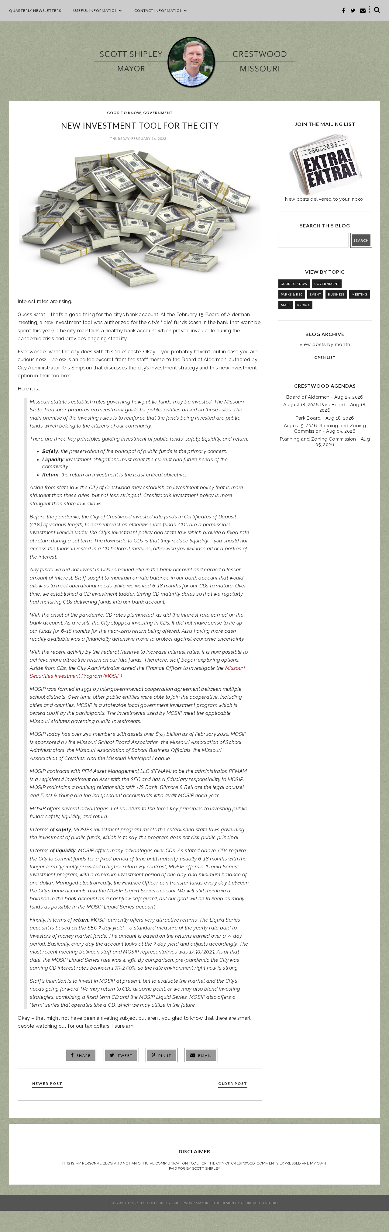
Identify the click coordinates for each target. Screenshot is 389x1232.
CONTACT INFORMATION (158, 10)
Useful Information (95, 10)
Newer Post (47, 1083)
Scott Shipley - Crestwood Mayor (177, 1203)
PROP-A (303, 305)
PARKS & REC (292, 294)
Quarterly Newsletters (35, 10)
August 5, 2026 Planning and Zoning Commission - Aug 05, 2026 (325, 428)
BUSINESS (336, 294)
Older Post (232, 1083)
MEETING (359, 294)
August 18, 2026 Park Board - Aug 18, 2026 (324, 407)
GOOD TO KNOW (124, 112)
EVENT (315, 294)
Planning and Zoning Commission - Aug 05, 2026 (325, 441)
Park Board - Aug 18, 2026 (325, 418)
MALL (285, 305)
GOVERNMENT (158, 112)
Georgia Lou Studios (260, 1203)
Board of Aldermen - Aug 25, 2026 (324, 397)
